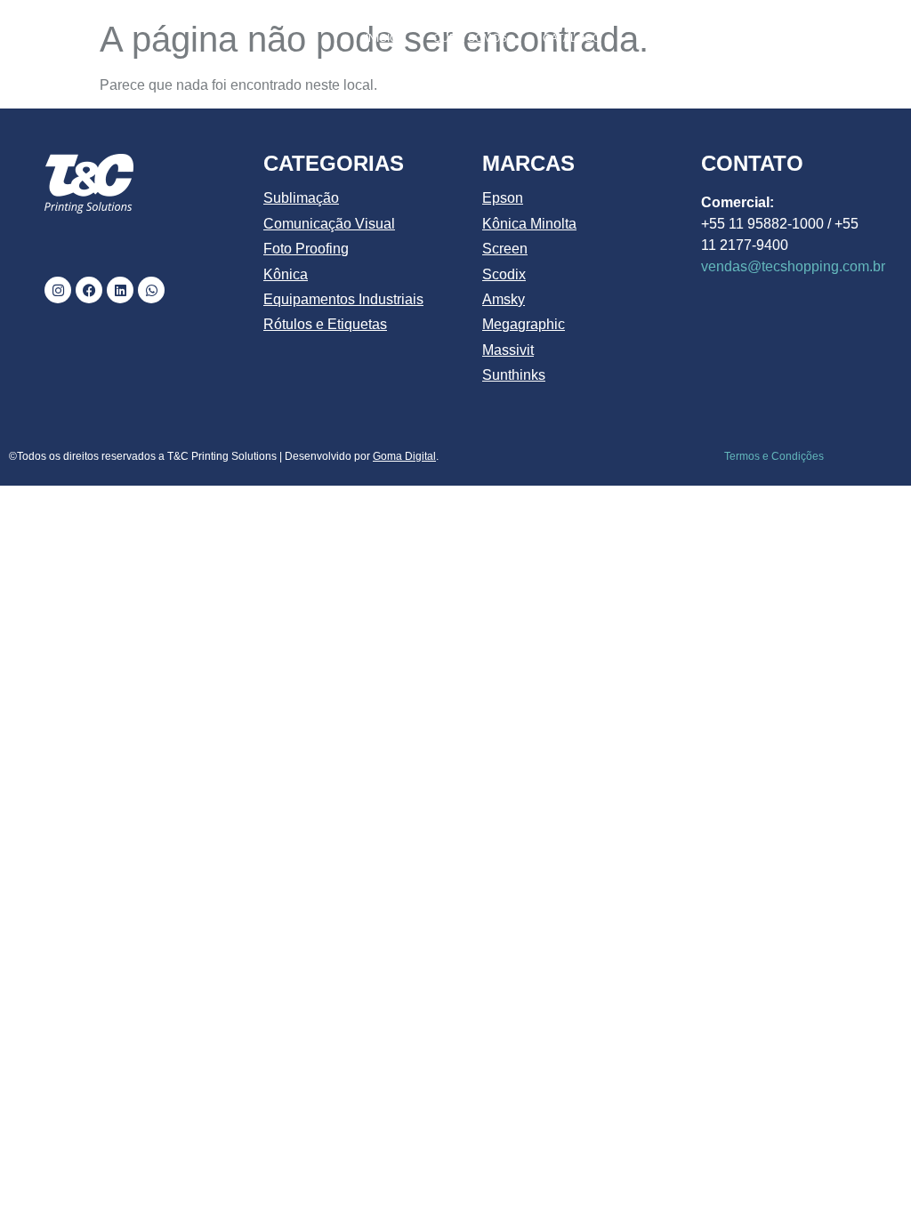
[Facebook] (89, 290)
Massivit (508, 350)
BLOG (860, 38)
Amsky (503, 299)
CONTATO (850, 79)
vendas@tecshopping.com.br (793, 266)
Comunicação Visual (329, 223)
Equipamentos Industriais (343, 299)
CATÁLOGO (572, 38)
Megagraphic (523, 324)
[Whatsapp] (151, 290)
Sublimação (301, 197)
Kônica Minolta (529, 223)
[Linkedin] (120, 290)
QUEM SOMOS (470, 38)
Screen (505, 248)
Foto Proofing (306, 248)
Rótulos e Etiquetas (325, 324)
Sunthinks (513, 374)
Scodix (504, 274)
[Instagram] (57, 290)
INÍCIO (382, 38)
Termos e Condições (774, 456)
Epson (502, 197)
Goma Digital (404, 456)
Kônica (285, 274)
